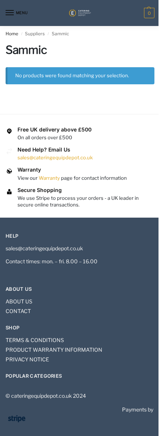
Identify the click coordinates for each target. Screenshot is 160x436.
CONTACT (18, 311)
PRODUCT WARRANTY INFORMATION (54, 349)
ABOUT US (19, 301)
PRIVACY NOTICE (27, 359)
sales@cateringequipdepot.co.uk (55, 157)
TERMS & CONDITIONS (35, 340)
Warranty (49, 178)
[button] (148, 13)
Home (12, 33)
